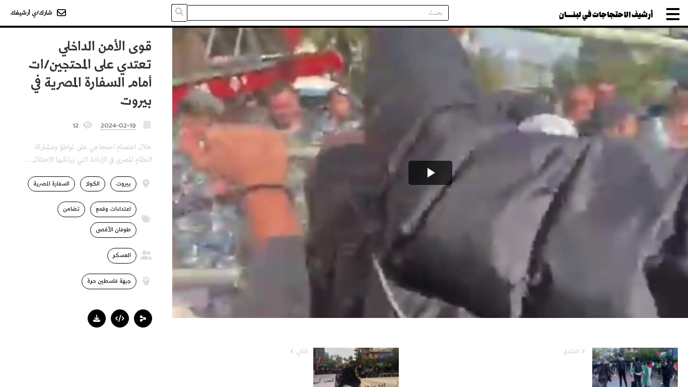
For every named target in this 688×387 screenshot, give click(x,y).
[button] (143, 318)
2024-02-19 (118, 125)
